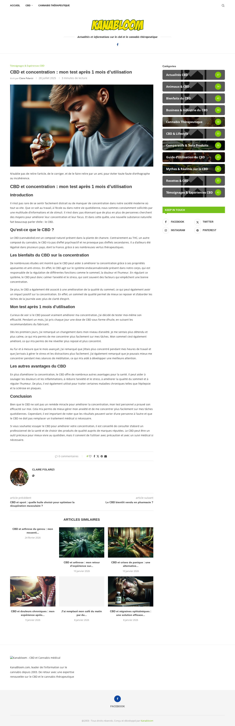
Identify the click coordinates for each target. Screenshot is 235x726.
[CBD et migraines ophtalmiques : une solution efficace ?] (130, 591)
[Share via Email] (105, 456)
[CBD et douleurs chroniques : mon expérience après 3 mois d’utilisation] (32, 591)
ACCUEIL (15, 5)
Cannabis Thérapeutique (54, 5)
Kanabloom (147, 720)
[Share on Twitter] (98, 456)
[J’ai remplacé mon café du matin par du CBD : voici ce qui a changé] (81, 591)
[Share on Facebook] (94, 456)
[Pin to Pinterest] (102, 456)
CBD (28, 5)
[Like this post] (90, 456)
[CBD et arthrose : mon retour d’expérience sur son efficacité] (81, 542)
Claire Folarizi (26, 78)
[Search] (223, 5)
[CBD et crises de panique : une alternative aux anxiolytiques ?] (130, 542)
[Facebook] (117, 44)
